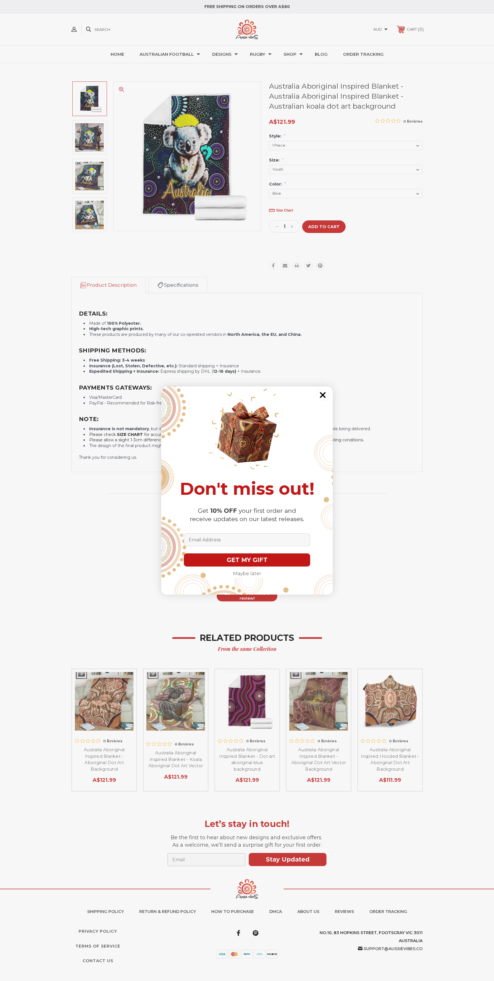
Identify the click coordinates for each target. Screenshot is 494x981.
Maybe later (247, 573)
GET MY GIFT (247, 559)
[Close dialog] (322, 395)
